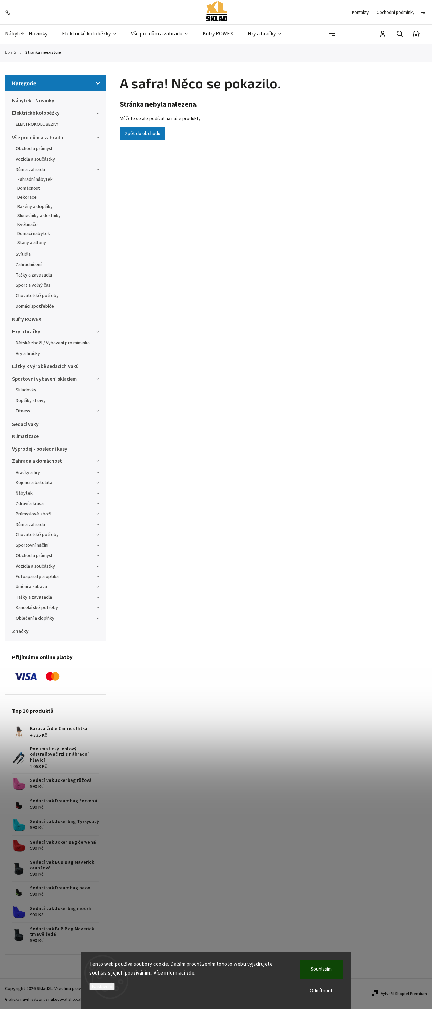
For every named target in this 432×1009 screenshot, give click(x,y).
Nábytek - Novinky (33, 100)
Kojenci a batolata (34, 482)
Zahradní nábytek (35, 179)
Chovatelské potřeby (37, 295)
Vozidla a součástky (35, 159)
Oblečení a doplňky (35, 618)
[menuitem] (30, 34)
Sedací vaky (25, 424)
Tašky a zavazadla (34, 275)
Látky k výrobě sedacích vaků (45, 366)
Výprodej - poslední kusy (40, 449)
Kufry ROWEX (26, 319)
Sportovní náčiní (32, 545)
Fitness (23, 411)
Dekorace (27, 197)
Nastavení (102, 986)
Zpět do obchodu (142, 133)
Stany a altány (31, 242)
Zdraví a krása (30, 503)
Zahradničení (29, 264)
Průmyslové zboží (33, 514)
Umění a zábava (31, 586)
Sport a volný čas (33, 285)
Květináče (27, 224)
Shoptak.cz (77, 999)
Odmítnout (321, 990)
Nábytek (24, 493)
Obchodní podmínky (395, 12)
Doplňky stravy (31, 400)
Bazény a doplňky (35, 206)
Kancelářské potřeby (37, 607)
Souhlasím (321, 969)
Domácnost (28, 188)
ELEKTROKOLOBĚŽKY (37, 124)
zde (190, 973)
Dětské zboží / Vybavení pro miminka (53, 343)
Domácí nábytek (33, 233)
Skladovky (26, 390)
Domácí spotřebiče (35, 306)
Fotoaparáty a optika (37, 576)
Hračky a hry (28, 472)
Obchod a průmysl (34, 148)
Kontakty (360, 12)
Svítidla (23, 254)
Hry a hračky (26, 331)
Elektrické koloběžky (36, 113)
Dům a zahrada (30, 169)
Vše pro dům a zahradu (37, 137)
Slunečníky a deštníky (39, 215)
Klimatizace (25, 436)
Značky (20, 631)
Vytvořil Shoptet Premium (404, 994)
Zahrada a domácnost (37, 461)
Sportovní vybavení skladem (44, 379)
